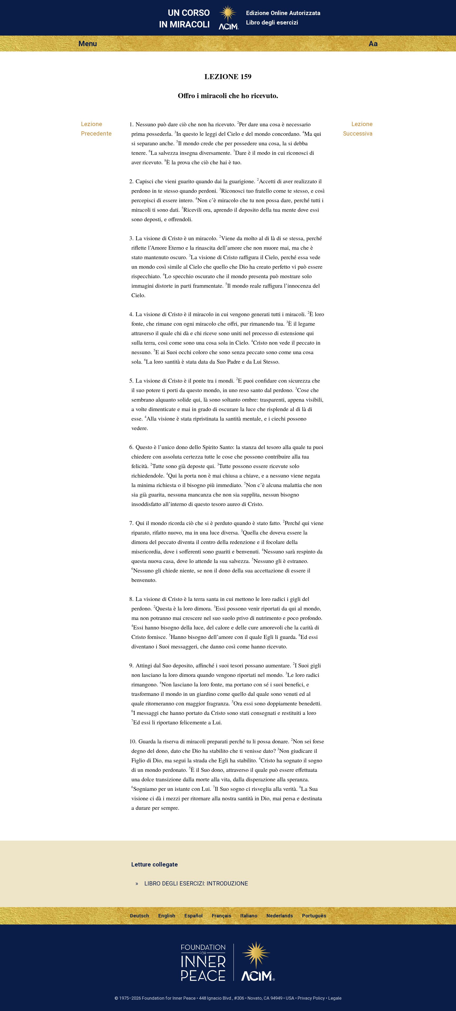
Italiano (248, 916)
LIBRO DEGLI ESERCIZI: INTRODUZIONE (196, 883)
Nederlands (280, 916)
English (166, 916)
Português (314, 916)
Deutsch (139, 916)
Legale (334, 998)
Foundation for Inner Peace (169, 998)
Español (193, 916)
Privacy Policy (311, 998)
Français (221, 916)
